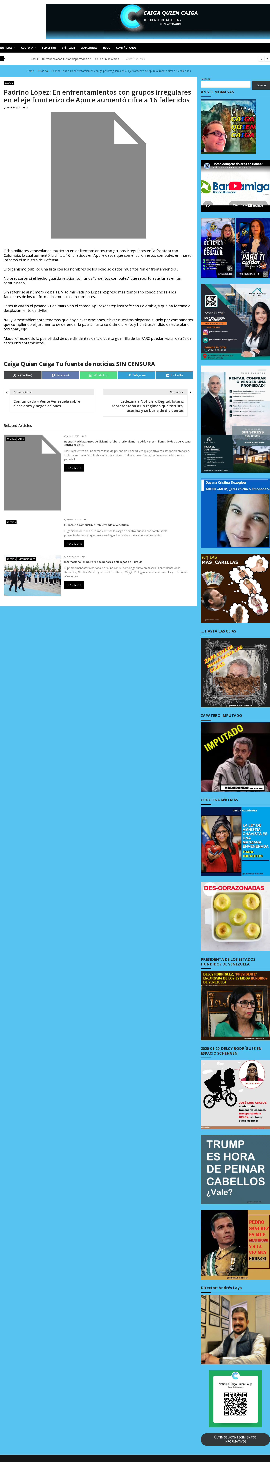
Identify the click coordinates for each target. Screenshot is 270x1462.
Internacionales (26, 559)
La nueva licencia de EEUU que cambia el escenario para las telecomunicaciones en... (83, 59)
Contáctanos (126, 47)
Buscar (205, 79)
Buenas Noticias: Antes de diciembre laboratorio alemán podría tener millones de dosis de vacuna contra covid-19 (127, 443)
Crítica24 (68, 47)
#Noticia (9, 83)
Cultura (27, 47)
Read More (74, 468)
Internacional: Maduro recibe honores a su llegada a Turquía (103, 562)
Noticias (6, 47)
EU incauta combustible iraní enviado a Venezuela (96, 525)
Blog (106, 47)
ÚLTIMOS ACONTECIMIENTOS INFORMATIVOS (235, 1439)
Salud (21, 439)
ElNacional (89, 47)
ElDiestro (49, 47)
